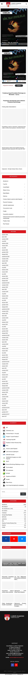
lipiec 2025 (4, 263)
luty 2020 (4, 405)
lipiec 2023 (4, 315)
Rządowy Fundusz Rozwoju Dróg (9, 523)
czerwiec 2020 (5, 396)
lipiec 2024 (4, 289)
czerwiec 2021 (5, 370)
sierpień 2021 (5, 366)
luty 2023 (4, 326)
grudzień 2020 (5, 383)
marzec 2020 (5, 403)
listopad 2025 (5, 254)
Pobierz (19, 85)
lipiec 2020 (4, 394)
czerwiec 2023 (5, 318)
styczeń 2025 (5, 276)
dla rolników (4, 510)
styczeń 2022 (5, 355)
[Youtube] (16, 664)
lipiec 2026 (4, 237)
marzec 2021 (5, 377)
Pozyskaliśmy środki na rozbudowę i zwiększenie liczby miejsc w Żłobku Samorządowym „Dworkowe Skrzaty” (14, 127)
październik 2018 (5, 407)
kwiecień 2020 (5, 401)
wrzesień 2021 (5, 364)
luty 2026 (4, 247)
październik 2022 (5, 335)
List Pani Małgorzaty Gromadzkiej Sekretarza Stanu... (20, 578)
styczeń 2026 (5, 250)
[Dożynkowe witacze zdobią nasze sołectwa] (8, 585)
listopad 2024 (5, 280)
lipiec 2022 (4, 342)
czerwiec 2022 (5, 344)
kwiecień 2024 (5, 296)
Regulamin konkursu (8, 85)
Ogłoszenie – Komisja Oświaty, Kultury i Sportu (12, 169)
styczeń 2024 (5, 302)
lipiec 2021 (4, 368)
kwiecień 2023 (5, 322)
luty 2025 (4, 274)
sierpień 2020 (5, 392)
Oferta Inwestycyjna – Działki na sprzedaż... (8, 604)
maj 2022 (4, 346)
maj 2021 (4, 372)
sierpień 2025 (5, 261)
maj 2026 (4, 241)
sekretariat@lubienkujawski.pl (17, 657)
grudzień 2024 (5, 278)
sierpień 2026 (5, 234)
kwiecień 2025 (5, 269)
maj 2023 (4, 320)
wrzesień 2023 (5, 311)
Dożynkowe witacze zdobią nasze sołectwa (8, 591)
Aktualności (4, 504)
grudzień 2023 (5, 304)
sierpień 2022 (5, 339)
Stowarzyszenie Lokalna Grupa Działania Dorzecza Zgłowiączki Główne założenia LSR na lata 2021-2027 (13, 148)
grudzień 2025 (5, 252)
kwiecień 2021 (5, 374)
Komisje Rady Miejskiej (7, 515)
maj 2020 (4, 399)
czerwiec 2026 (5, 239)
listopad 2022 (5, 333)
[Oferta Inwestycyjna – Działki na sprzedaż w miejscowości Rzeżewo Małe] (8, 598)
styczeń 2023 (5, 328)
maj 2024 (4, 293)
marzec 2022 (5, 350)
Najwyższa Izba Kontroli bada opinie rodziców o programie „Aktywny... (14, 564)
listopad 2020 (5, 385)
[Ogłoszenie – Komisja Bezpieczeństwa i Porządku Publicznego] (20, 598)
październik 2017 (5, 414)
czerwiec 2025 (5, 265)
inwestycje (4, 512)
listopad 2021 (5, 359)
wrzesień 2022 (5, 337)
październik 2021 (5, 361)
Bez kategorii (5, 506)
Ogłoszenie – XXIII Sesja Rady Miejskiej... (20, 591)
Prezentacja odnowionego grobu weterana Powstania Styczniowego (14, 101)
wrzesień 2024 (5, 285)
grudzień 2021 (5, 357)
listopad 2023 (5, 307)
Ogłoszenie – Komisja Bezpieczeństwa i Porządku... (20, 605)
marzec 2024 (5, 298)
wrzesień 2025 (5, 258)
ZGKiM (3, 527)
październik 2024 (5, 283)
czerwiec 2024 (5, 291)
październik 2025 (5, 256)
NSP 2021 (4, 517)
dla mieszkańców (5, 40)
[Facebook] (12, 664)
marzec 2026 (5, 245)
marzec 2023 (5, 324)
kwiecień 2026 (5, 243)
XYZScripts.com (20, 674)
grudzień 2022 (5, 331)
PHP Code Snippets (8, 674)
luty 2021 (4, 379)
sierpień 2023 (5, 313)
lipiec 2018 (4, 410)
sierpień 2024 (5, 287)
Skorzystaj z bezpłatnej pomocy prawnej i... (8, 577)
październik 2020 (5, 388)
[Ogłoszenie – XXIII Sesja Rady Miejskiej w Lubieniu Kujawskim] (20, 585)
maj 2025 (4, 267)
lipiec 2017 (4, 416)
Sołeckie (4, 525)
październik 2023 (5, 309)
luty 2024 (4, 300)
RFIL (3, 521)
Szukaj (3, 491)
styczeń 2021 (5, 381)
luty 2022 (4, 353)
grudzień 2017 (5, 412)
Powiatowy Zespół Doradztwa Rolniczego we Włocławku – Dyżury (14, 93)
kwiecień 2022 (5, 348)
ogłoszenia (4, 519)
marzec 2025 (5, 272)
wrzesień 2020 (5, 390)
